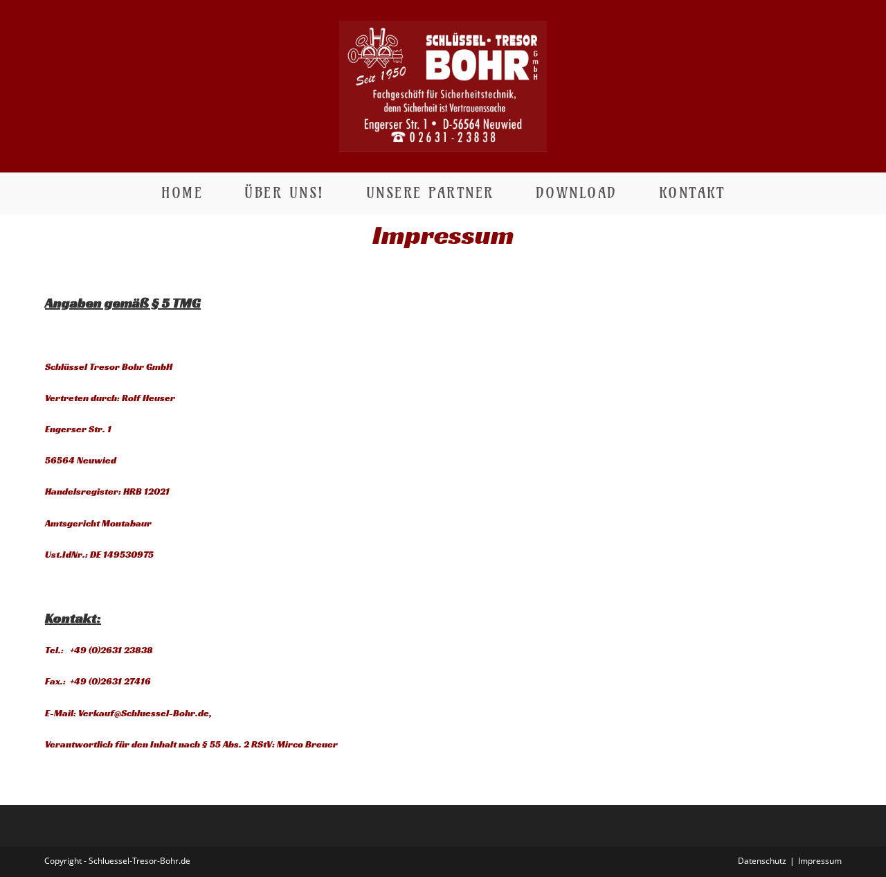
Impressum (820, 861)
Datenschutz (762, 861)
